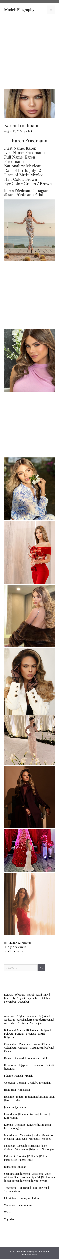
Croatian (23, 1047)
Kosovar (44, 1114)
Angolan (22, 1019)
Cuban (49, 1047)
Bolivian (8, 1033)
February (20, 994)
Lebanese (20, 1124)
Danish (8, 1058)
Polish (43, 1156)
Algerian (44, 1016)
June (6, 998)
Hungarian (24, 1089)
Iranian (43, 1096)
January (8, 994)
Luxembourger (12, 1128)
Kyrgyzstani (11, 1117)
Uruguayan (23, 1198)
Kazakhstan (11, 1114)
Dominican (32, 1058)
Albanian (32, 1016)
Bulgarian (9, 1037)
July (10, 942)
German (21, 1082)
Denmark (19, 1058)
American (9, 1016)
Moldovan (21, 1138)
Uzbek (35, 1198)
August (21, 998)
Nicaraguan (22, 1149)
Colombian (10, 1047)
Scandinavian (12, 1173)
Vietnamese (25, 1205)
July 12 (17, 942)
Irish (52, 1096)
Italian (17, 1100)
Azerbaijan (36, 1023)
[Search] (41, 967)
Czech (7, 1051)
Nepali (21, 1145)
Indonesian (31, 1096)
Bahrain (21, 1030)
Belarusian (33, 1030)
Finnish (18, 1075)
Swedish (26, 1180)
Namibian (9, 1145)
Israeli (8, 1100)
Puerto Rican (26, 1159)
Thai (34, 1187)
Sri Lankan (48, 1177)
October (45, 998)
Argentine (34, 1019)
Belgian (45, 1030)
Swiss (35, 1180)
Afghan (21, 1016)
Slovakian (37, 1173)
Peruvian (21, 1156)
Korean (34, 1114)
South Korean (22, 1177)
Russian (21, 1166)
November (10, 1001)
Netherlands (33, 1145)
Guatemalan (43, 1082)
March (30, 994)
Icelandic (9, 1096)
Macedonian (11, 1135)
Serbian (25, 1173)
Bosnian (19, 1033)
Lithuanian (44, 1124)
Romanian (10, 1166)
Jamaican (9, 1107)
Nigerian (35, 1149)
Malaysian (26, 1135)
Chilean (36, 1044)
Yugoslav (9, 1219)
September (33, 998)
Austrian (23, 1023)
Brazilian (31, 1033)
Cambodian (10, 1044)
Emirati (49, 1065)
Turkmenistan (12, 1191)
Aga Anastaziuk (17, 947)
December (23, 1001)
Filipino (8, 1075)
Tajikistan (24, 1187)
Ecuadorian (10, 1065)
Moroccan (34, 1138)
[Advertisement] (29, 51)
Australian (10, 1023)
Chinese (46, 1044)
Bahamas (9, 1030)
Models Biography (19, 9)
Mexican (26, 942)
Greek (31, 1082)
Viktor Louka (15, 951)
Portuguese (10, 1159)
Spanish (36, 1177)
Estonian (10, 1068)
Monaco (46, 1138)
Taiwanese (10, 1187)
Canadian (24, 1044)
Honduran (10, 1089)
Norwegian (48, 1149)
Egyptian (24, 1065)
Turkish (43, 1187)
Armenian (47, 1019)
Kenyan (23, 1114)
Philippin (33, 1156)
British (41, 1033)
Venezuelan (10, 1205)
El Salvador (37, 1065)
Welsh (7, 1212)
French (29, 1075)
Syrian (43, 1180)
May (46, 994)
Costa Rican (36, 1047)
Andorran (9, 1019)
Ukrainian (10, 1198)
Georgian (9, 1082)
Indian (19, 1096)
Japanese (21, 1107)
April (39, 994)
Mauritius (47, 1135)
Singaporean (12, 1180)
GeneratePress (29, 1254)
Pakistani (9, 1156)
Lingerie (31, 1124)
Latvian (8, 1124)
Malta (36, 1135)
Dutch (44, 1058)
